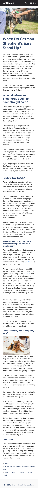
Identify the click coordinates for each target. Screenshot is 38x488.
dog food (27, 274)
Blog (6, 464)
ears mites (28, 262)
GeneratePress (29, 485)
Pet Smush (8, 3)
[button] (25, 3)
